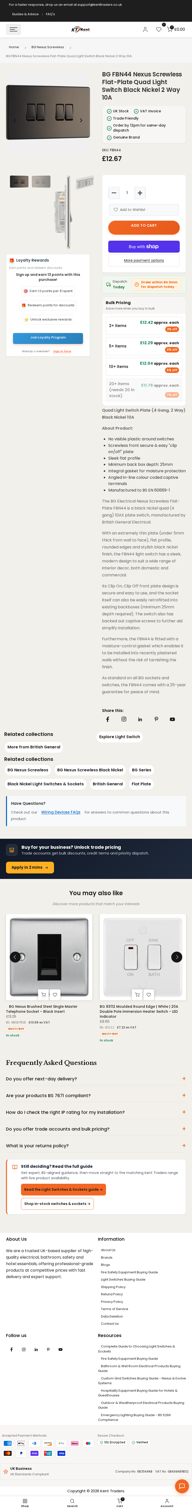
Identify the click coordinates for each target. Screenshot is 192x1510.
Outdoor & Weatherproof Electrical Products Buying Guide (141, 1405)
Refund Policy (112, 1294)
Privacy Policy (112, 1301)
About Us (108, 1250)
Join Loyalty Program (48, 337)
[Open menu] (13, 29)
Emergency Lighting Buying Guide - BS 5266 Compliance (134, 1417)
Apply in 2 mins (27, 867)
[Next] (80, 120)
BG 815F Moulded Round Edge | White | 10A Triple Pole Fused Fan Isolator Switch (139, 1009)
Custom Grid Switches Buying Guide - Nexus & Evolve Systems (142, 1381)
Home (14, 47)
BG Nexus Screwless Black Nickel (90, 770)
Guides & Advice (25, 14)
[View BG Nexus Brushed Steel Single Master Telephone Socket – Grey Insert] (49, 957)
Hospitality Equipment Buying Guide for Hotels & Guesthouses (138, 1393)
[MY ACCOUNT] (145, 29)
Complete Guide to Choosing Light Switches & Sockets (136, 1349)
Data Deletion (112, 1316)
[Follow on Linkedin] (140, 719)
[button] (48, 112)
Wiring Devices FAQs (60, 812)
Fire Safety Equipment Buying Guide (129, 1272)
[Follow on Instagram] (123, 719)
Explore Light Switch (119, 737)
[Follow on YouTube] (172, 719)
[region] (48, 120)
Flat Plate (141, 784)
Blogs (105, 1264)
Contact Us (110, 1323)
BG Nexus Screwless (48, 47)
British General (108, 784)
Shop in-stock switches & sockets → (57, 1203)
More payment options (144, 260)
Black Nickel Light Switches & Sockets (46, 784)
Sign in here (62, 351)
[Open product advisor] (182, 1486)
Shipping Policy (113, 1287)
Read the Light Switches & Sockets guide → (63, 1189)
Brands (106, 1257)
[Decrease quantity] (114, 193)
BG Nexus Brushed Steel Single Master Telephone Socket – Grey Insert (42, 1009)
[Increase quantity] (140, 193)
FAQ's (50, 14)
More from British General (34, 747)
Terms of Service (114, 1309)
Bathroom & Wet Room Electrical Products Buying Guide (139, 1368)
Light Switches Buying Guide (123, 1279)
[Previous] (15, 120)
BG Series (141, 770)
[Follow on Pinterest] (156, 719)
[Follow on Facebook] (107, 719)
